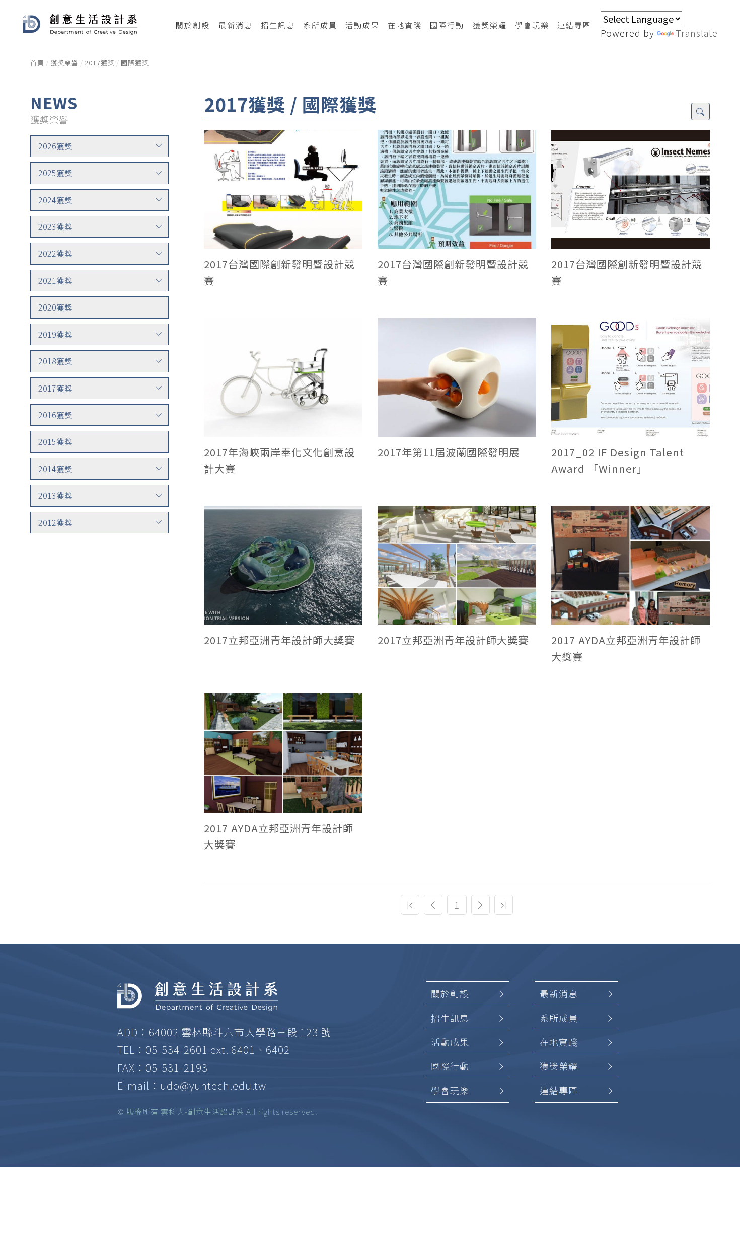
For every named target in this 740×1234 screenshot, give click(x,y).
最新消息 (559, 993)
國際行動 (450, 1065)
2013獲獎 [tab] (55, 495)
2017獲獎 (100, 62)
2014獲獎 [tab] (55, 468)
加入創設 (714, 1136)
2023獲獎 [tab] (55, 226)
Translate (697, 32)
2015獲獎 (55, 441)
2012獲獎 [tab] (55, 522)
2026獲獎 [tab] (55, 145)
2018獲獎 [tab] (55, 360)
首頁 (37, 62)
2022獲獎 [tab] (55, 253)
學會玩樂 (450, 1090)
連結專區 (559, 1090)
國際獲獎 (135, 62)
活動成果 (450, 1041)
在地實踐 (559, 1041)
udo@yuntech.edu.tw (213, 1085)
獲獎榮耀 (559, 1065)
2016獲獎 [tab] (55, 414)
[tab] (99, 146)
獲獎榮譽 (64, 62)
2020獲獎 (55, 307)
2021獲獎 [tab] (55, 280)
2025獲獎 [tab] (55, 172)
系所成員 (559, 1017)
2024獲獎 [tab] (55, 199)
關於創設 (450, 993)
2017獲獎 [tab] (55, 388)
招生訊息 (450, 1017)
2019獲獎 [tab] (55, 334)
